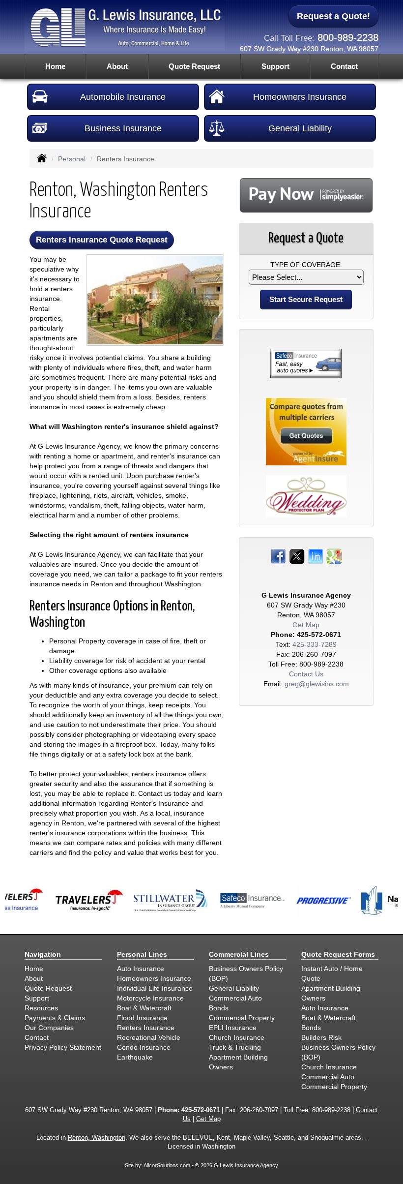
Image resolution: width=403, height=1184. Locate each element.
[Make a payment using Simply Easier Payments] (306, 195)
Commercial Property (242, 1018)
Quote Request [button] (194, 66)
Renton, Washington (96, 1137)
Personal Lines (142, 954)
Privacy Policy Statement (63, 1047)
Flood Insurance (142, 1018)
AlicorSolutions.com (167, 1165)
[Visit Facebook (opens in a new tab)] (278, 556)
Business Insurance (123, 128)
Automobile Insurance (123, 97)
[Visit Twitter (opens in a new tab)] (297, 556)
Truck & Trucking (235, 1047)
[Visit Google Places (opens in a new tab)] (334, 556)
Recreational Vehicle (148, 1037)
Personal (72, 159)
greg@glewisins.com (317, 684)
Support (37, 998)
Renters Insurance (145, 1028)
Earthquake (135, 1057)
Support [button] (275, 66)
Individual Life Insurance (155, 988)
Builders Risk (321, 1037)
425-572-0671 (319, 634)
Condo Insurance (144, 1047)
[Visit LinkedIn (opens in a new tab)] (315, 556)
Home (55, 66)
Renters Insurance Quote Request (102, 239)
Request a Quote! (333, 16)
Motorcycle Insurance (150, 998)
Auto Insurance (140, 968)
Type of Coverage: (306, 265)
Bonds (219, 1008)
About (117, 66)
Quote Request (48, 988)
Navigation (43, 954)
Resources (41, 1008)
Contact (344, 66)
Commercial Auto (235, 998)
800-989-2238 (347, 37)
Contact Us (306, 674)
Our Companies (49, 1028)
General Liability (300, 128)
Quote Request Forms (338, 954)
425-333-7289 (314, 644)
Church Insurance (236, 1037)
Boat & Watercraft (144, 1008)
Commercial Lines (239, 954)
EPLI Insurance (233, 1028)
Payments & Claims (55, 1018)
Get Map (305, 625)
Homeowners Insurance (299, 97)
